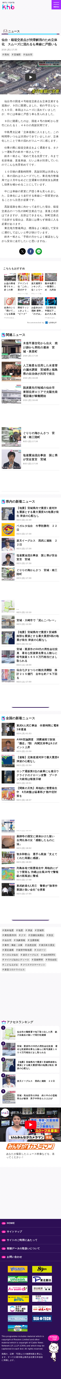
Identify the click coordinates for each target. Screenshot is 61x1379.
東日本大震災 (47, 945)
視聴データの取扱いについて (23, 1248)
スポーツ (41, 950)
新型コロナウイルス (14, 969)
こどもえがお (11, 964)
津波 (29, 930)
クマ (23, 935)
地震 (20, 930)
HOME (11, 1223)
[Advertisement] (30, 417)
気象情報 (20, 940)
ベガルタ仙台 (11, 955)
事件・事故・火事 (13, 945)
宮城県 (17, 54)
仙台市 (28, 54)
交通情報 (34, 940)
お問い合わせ (14, 1256)
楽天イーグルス (30, 955)
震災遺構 (9, 950)
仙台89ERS (49, 955)
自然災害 (31, 945)
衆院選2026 (10, 935)
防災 (50, 935)
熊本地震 (9, 930)
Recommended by (36, 323)
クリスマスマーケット (33, 964)
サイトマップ (14, 1231)
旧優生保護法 (37, 935)
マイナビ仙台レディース (16, 959)
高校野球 (38, 959)
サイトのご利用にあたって (22, 1240)
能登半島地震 (25, 950)
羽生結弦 (52, 959)
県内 (6, 54)
